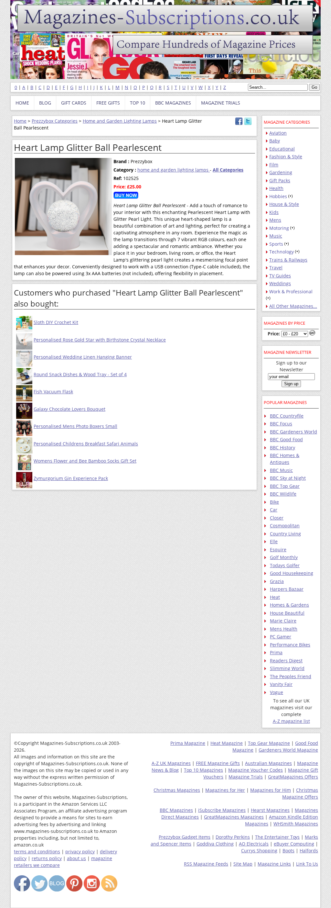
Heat (275, 597)
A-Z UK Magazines (171, 763)
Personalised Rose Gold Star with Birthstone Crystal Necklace (100, 340)
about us (76, 858)
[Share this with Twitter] (248, 123)
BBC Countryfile (287, 416)
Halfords (309, 850)
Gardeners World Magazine (288, 750)
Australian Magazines (268, 763)
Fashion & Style (285, 156)
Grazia (277, 581)
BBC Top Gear (285, 486)
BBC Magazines (176, 810)
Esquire (278, 549)
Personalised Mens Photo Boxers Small (75, 426)
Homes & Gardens (289, 605)
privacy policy (80, 851)
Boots (288, 850)
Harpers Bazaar (287, 589)
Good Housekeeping (291, 573)
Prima (276, 652)
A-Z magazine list (291, 721)
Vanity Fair (281, 684)
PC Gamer (280, 636)
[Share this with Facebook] (239, 123)
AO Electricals (254, 844)
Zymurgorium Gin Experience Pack (71, 478)
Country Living (285, 534)
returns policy (47, 858)
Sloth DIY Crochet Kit (56, 322)
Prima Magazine (187, 743)
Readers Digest (286, 660)
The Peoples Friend (290, 676)
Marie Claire (283, 621)
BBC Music (281, 470)
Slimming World (287, 668)
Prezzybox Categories (55, 121)
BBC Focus (281, 423)
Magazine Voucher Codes (255, 770)
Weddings (280, 283)
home (22, 103)
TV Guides (280, 276)
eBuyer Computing (294, 844)
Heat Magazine (226, 743)
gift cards (73, 103)
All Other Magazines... (293, 306)
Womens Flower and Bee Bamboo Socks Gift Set (85, 461)
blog (45, 103)
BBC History (282, 447)
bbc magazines (173, 103)
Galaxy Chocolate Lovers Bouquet (69, 409)
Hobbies (278, 196)
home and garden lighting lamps (173, 170)
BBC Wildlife (283, 494)
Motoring (279, 228)
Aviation (278, 133)
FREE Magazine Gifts (218, 763)
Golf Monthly (284, 557)
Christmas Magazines (177, 790)
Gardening (280, 172)
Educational (282, 149)
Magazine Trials (246, 777)
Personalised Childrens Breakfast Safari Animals (86, 444)
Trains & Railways (288, 260)
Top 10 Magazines (203, 770)
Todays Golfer (285, 565)
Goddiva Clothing (215, 844)
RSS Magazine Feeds (206, 864)
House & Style (284, 204)
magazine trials (220, 103)
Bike (274, 502)
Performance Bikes (290, 645)
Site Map (242, 864)
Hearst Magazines (270, 810)
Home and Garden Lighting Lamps (120, 121)
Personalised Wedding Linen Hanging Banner (83, 357)
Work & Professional (291, 291)
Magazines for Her (225, 790)
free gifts (108, 103)
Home (20, 121)
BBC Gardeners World (293, 432)
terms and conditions (37, 851)
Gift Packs (279, 180)
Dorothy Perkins (233, 837)
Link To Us (307, 864)
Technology (281, 252)
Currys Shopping (259, 850)
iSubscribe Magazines (222, 810)
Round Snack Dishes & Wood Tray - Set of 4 (80, 374)
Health (276, 188)
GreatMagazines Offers (293, 777)
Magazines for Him (270, 790)
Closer (276, 518)
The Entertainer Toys (277, 837)
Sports (276, 244)
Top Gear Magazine (269, 743)
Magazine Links (274, 864)
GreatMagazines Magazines (234, 817)
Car (273, 510)
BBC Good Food (286, 439)
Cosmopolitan (285, 525)
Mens (275, 220)
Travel (276, 267)
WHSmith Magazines (295, 824)
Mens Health (283, 629)
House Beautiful (287, 613)
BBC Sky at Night (288, 478)
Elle (274, 541)
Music (275, 236)
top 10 (137, 103)
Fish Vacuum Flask (53, 391)
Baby (274, 141)
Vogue (276, 692)
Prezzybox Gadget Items (184, 837)
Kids (274, 212)
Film (273, 165)
